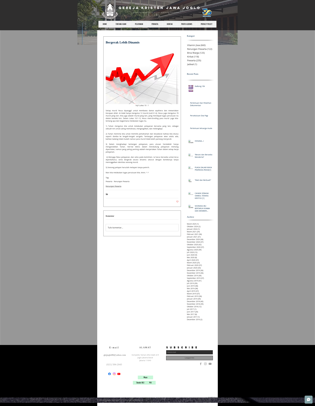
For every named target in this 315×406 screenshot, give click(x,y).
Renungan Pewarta (121, 181)
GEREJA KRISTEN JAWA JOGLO (160, 8)
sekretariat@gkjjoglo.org (213, 398)
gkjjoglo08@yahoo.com (115, 355)
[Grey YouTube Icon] (210, 364)
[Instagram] (114, 374)
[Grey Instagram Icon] (205, 364)
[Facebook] (109, 374)
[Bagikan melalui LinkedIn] (107, 194)
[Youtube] (119, 374)
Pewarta (109, 181)
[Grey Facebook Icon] (200, 364)
